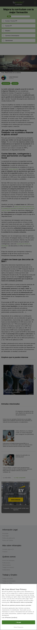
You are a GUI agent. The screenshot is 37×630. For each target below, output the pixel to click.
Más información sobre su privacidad (21, 602)
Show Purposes (18, 627)
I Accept (18, 622)
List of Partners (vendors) (9, 617)
